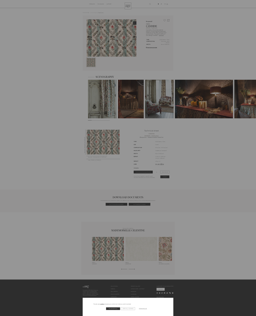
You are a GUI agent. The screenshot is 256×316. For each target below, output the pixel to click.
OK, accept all (113, 308)
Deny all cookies (128, 308)
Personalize (143, 308)
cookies (102, 304)
